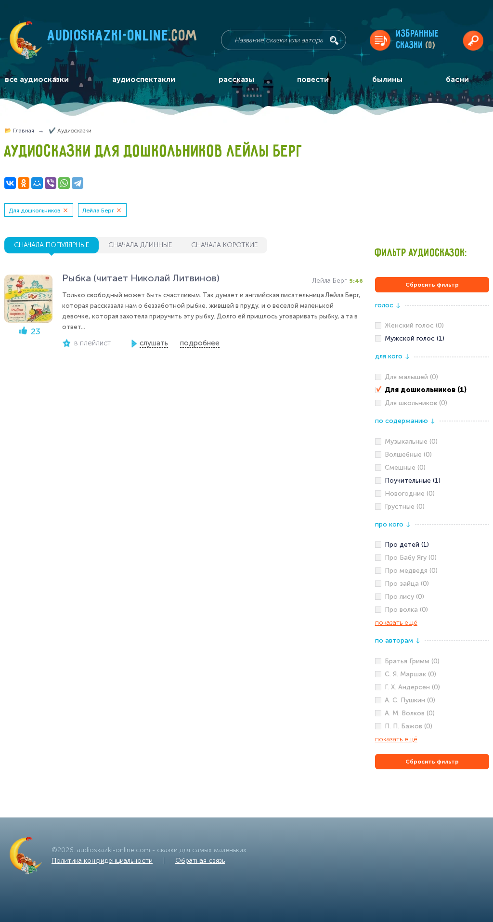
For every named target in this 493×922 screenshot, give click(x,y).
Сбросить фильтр (432, 284)
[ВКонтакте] (10, 183)
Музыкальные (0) (411, 441)
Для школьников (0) (416, 403)
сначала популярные (51, 245)
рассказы (236, 79)
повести (313, 79)
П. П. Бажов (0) (408, 726)
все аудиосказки (37, 79)
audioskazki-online (122, 38)
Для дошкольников (35, 210)
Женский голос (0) (414, 325)
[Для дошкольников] (432, 390)
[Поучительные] (432, 481)
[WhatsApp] (64, 183)
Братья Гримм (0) (412, 661)
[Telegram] (77, 183)
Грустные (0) (405, 506)
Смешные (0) (405, 467)
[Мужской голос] (432, 338)
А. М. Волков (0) (410, 713)
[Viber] (50, 183)
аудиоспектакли (143, 79)
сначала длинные (140, 245)
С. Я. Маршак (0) (410, 674)
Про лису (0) (404, 597)
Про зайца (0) (407, 584)
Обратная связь (200, 860)
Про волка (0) (406, 610)
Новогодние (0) (410, 493)
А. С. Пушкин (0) (410, 700)
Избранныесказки (417, 39)
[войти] (473, 40)
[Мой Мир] (37, 183)
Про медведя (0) (411, 570)
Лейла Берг (98, 210)
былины (387, 79)
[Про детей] (432, 545)
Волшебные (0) (408, 454)
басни (457, 79)
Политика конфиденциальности (102, 860)
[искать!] (334, 40)
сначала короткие (224, 245)
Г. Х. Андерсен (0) (412, 687)
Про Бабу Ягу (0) (411, 557)
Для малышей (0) (411, 377)
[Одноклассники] (23, 183)
